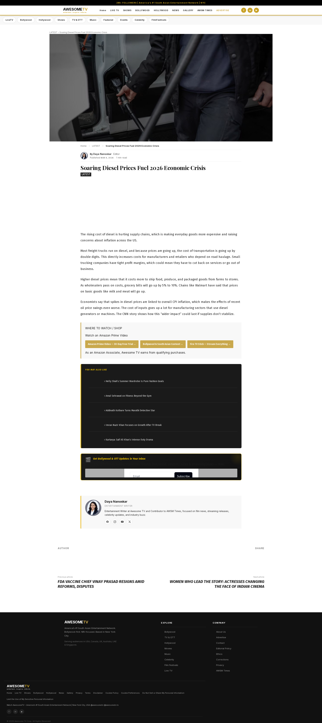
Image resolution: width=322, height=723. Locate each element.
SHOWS (127, 10)
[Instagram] (115, 522)
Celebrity (140, 19)
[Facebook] (107, 522)
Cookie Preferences (130, 693)
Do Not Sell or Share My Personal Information (163, 693)
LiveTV (9, 19)
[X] (129, 522)
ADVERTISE (222, 10)
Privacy (220, 665)
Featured (108, 19)
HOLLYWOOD (161, 10)
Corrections (222, 659)
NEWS (175, 10)
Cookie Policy (111, 693)
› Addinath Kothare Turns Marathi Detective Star (129, 410)
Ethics (219, 654)
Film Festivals (171, 665)
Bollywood (26, 19)
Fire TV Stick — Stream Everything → (210, 344)
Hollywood (44, 19)
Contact (220, 643)
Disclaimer (98, 693)
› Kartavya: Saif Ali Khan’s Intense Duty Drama (128, 439)
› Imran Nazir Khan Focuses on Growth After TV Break (133, 425)
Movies (168, 648)
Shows (61, 19)
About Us (221, 631)
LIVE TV (114, 10)
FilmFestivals (159, 19)
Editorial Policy (223, 648)
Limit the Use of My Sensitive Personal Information (30, 699)
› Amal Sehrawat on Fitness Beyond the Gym (127, 395)
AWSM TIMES (204, 10)
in (250, 10)
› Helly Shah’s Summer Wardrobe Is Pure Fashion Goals (134, 381)
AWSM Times (223, 670)
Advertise (221, 637)
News (61, 693)
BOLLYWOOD (142, 10)
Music (93, 19)
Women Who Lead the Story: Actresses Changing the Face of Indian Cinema (217, 584)
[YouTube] (122, 522)
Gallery (70, 693)
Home (103, 10)
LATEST (53, 32)
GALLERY (188, 10)
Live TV (168, 670)
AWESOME (75, 10)
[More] (259, 560)
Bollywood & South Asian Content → (163, 344)
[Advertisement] (160, 204)
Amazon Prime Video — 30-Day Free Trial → (112, 344)
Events (124, 19)
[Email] (249, 560)
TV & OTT (77, 19)
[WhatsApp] (239, 560)
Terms (88, 693)
